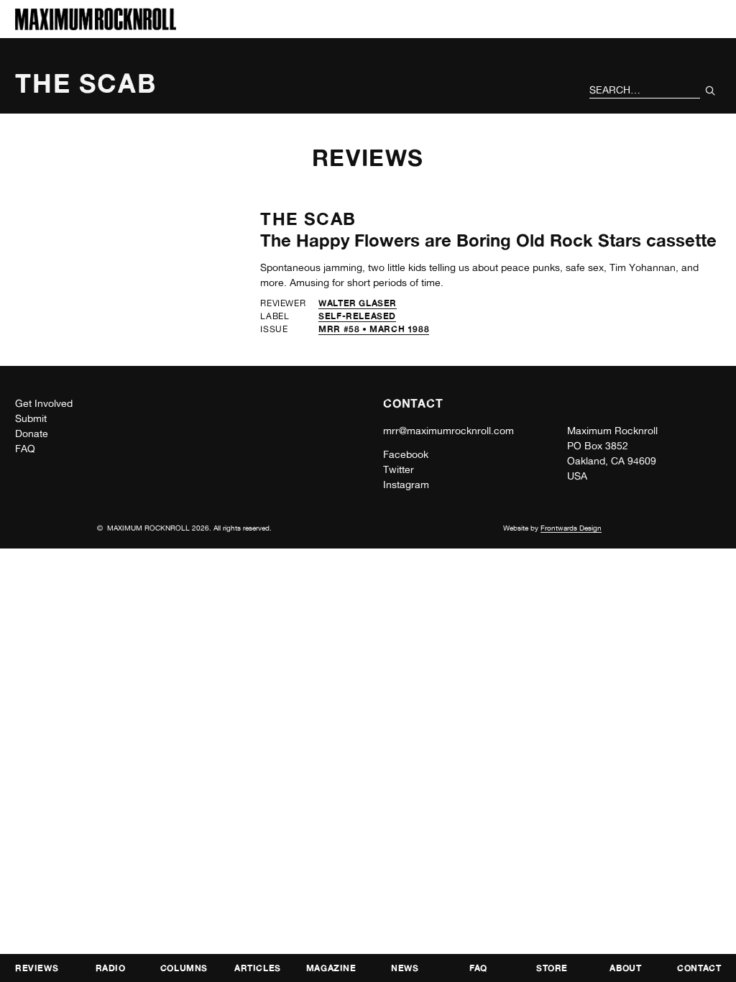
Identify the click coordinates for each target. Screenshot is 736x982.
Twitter (398, 469)
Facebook (405, 454)
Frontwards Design (571, 527)
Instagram (406, 484)
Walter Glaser (357, 303)
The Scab (308, 218)
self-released (357, 316)
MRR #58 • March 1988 (373, 328)
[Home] (95, 26)
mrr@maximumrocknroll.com (448, 430)
